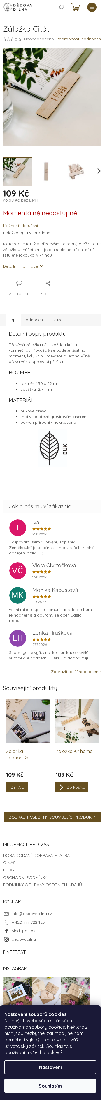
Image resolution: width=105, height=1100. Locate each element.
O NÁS (9, 862)
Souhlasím (50, 1086)
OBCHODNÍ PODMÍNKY (25, 877)
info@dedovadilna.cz (32, 913)
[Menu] (92, 7)
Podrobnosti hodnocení (79, 38)
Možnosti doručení (20, 225)
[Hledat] (61, 7)
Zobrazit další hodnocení (75, 671)
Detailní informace (20, 266)
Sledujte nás (23, 930)
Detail (17, 787)
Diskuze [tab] (55, 319)
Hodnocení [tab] (33, 319)
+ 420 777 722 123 (28, 922)
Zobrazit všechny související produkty (52, 817)
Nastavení (50, 1067)
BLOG (8, 869)
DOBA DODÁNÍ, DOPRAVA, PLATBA (36, 855)
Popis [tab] (13, 319)
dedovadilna (24, 939)
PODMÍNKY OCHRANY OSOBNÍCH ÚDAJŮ (42, 884)
